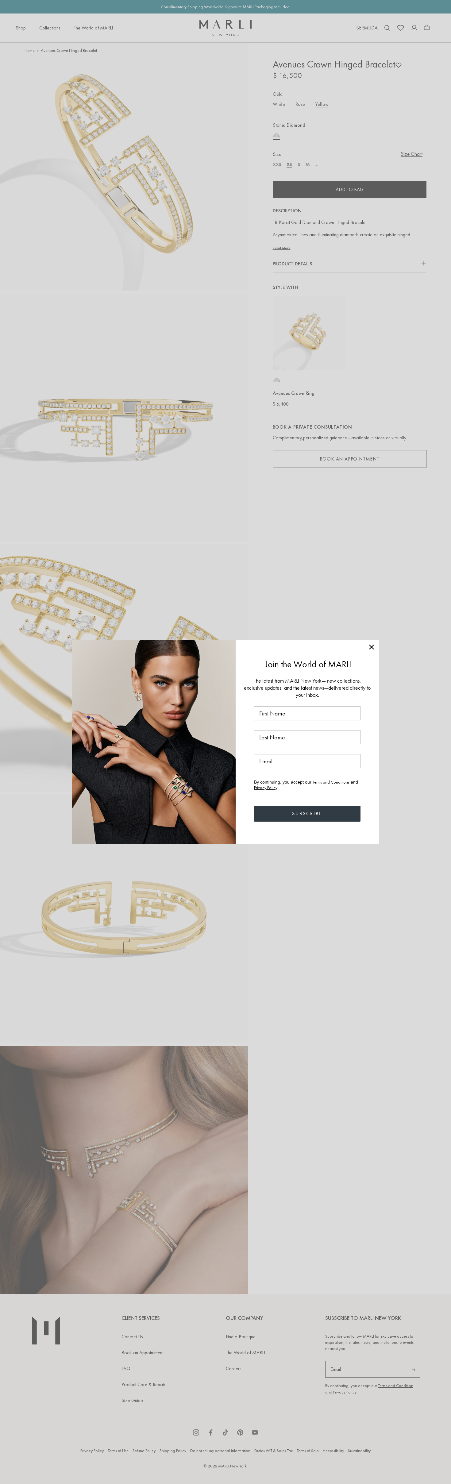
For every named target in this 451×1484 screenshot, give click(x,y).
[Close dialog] (371, 647)
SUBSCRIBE (307, 813)
